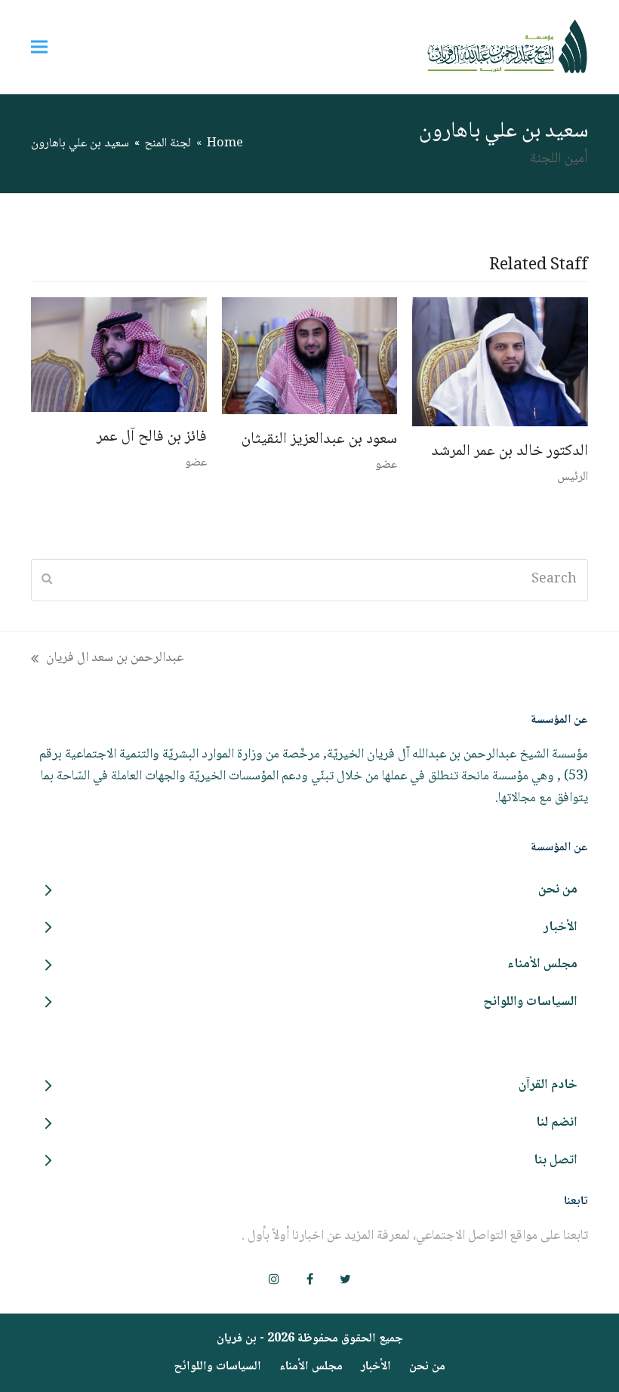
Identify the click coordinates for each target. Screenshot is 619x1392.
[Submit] (47, 580)
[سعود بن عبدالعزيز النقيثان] (310, 356)
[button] (39, 46)
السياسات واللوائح (217, 1367)
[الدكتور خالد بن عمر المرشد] (500, 362)
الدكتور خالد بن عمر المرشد (509, 451)
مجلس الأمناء (311, 1367)
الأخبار (376, 1367)
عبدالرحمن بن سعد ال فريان (114, 658)
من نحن (427, 1367)
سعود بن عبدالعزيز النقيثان (319, 439)
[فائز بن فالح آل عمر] (119, 355)
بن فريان (237, 1339)
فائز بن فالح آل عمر (152, 437)
